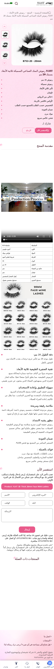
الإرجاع (28, 130)
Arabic (7, 3)
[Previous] (4, 26)
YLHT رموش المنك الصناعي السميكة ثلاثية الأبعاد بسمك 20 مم (28, 17)
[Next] (4, 63)
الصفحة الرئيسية (41, 12)
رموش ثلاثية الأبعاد (17, 12)
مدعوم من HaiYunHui (43, 657)
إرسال (27, 529)
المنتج (29, 12)
